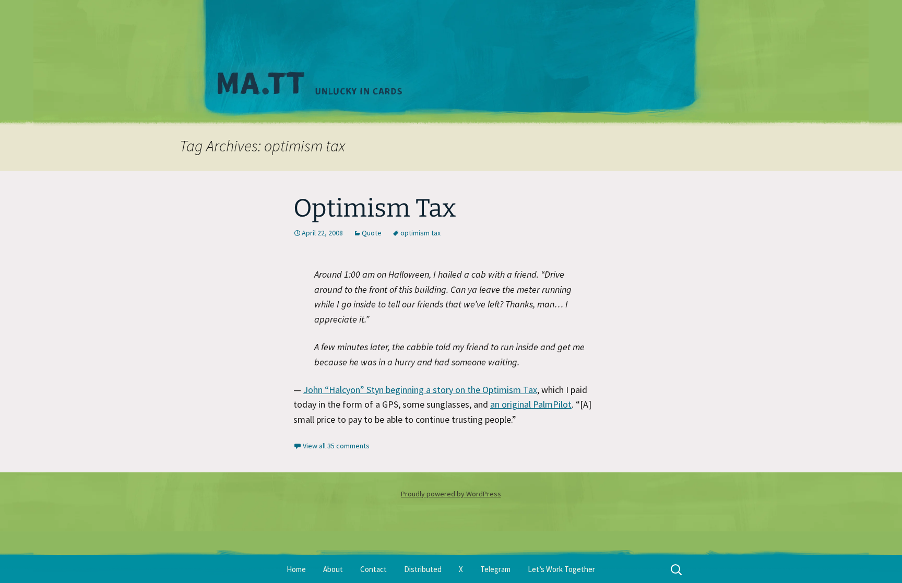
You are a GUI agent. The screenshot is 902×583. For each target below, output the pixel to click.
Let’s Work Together (561, 569)
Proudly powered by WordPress (451, 493)
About (333, 569)
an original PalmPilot (531, 404)
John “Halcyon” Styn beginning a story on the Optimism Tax (420, 390)
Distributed (423, 569)
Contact (373, 569)
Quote (372, 232)
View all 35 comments (336, 445)
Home (296, 569)
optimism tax (420, 232)
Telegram (495, 569)
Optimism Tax (374, 208)
